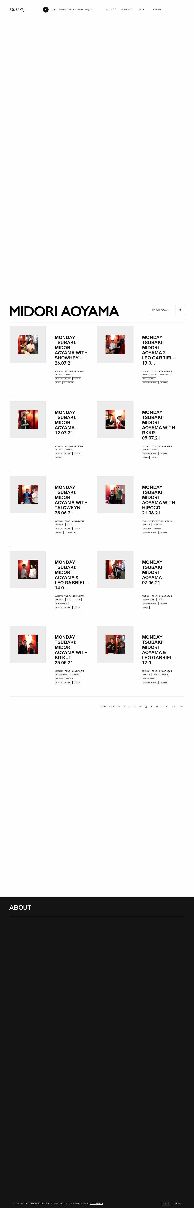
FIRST (103, 706)
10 (119, 706)
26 (151, 706)
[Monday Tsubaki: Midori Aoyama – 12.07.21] (28, 434)
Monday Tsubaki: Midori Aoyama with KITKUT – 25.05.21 (71, 650)
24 (140, 706)
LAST (182, 706)
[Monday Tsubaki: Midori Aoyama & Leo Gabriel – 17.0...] (115, 659)
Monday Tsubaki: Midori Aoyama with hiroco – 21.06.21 (158, 500)
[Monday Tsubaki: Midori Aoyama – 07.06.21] (115, 584)
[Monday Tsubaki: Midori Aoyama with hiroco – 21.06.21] (115, 509)
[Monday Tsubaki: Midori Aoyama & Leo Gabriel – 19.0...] (115, 359)
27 (157, 706)
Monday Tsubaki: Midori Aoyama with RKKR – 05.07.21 (158, 425)
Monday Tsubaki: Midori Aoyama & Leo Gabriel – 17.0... (159, 650)
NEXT (174, 706)
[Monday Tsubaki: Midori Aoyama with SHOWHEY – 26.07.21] (28, 359)
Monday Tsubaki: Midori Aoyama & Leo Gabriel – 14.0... (71, 575)
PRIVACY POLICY (96, 1204)
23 (134, 706)
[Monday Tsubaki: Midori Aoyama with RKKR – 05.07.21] (115, 434)
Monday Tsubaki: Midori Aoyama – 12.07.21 (66, 422)
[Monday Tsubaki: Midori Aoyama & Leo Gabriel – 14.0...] (28, 584)
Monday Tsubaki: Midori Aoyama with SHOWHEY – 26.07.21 (71, 350)
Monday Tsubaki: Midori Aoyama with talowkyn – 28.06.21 (71, 500)
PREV (111, 706)
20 (124, 706)
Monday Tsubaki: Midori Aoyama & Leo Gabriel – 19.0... (159, 350)
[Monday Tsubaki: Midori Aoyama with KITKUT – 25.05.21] (28, 659)
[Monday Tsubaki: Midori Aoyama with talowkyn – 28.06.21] (28, 509)
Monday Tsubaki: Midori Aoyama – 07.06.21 (153, 572)
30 (167, 706)
